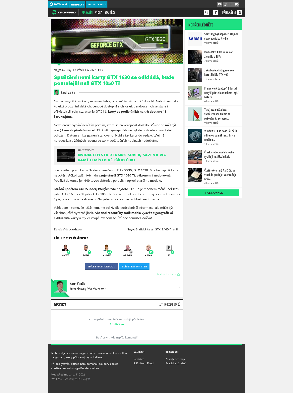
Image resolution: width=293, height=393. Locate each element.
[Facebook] (231, 4)
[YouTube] (219, 4)
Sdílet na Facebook (101, 266)
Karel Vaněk (67, 92)
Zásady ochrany (175, 359)
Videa (98, 12)
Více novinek (214, 193)
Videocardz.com (73, 229)
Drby (68, 69)
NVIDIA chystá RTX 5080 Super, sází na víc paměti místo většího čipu (122, 157)
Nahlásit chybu (167, 274)
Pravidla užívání (175, 363)
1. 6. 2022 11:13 (88, 69)
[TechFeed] (63, 12)
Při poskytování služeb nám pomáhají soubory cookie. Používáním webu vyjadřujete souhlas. (85, 365)
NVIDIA (166, 229)
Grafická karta (144, 229)
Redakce (139, 359)
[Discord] (236, 4)
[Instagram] (225, 4)
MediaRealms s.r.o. (63, 374)
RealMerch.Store (97, 4)
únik (175, 229)
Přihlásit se (117, 324)
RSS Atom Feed (143, 363)
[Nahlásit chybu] (88, 379)
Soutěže (110, 12)
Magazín (87, 12)
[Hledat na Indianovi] (206, 12)
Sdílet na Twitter (134, 266)
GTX (157, 229)
